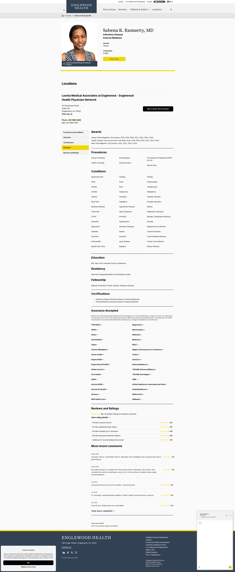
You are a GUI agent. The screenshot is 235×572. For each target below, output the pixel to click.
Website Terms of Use (28, 567)
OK (28, 563)
